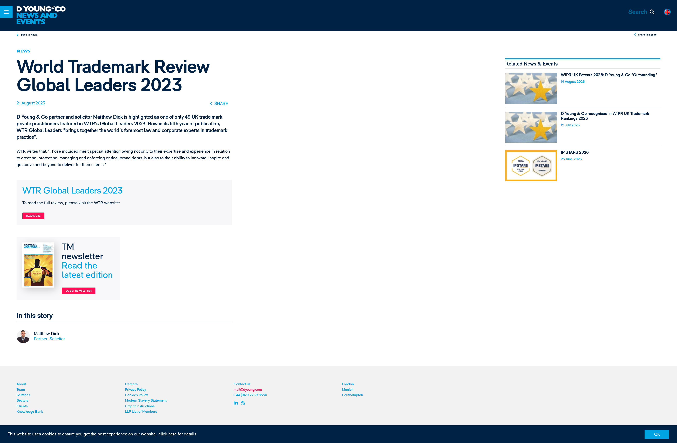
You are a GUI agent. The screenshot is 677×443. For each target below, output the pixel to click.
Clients (22, 406)
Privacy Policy (135, 389)
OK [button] (657, 434)
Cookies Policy (136, 395)
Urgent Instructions (140, 406)
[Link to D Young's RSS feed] (244, 403)
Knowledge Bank (30, 411)
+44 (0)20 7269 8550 (250, 395)
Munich (347, 389)
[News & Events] (45, 19)
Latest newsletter (79, 290)
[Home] (45, 9)
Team (21, 389)
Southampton (352, 395)
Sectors (23, 400)
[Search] (652, 12)
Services (23, 395)
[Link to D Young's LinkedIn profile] (236, 403)
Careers (131, 384)
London (348, 384)
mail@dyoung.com (248, 389)
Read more (33, 215)
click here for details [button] (177, 434)
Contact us (242, 384)
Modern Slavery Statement (146, 400)
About (21, 384)
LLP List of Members (141, 411)
